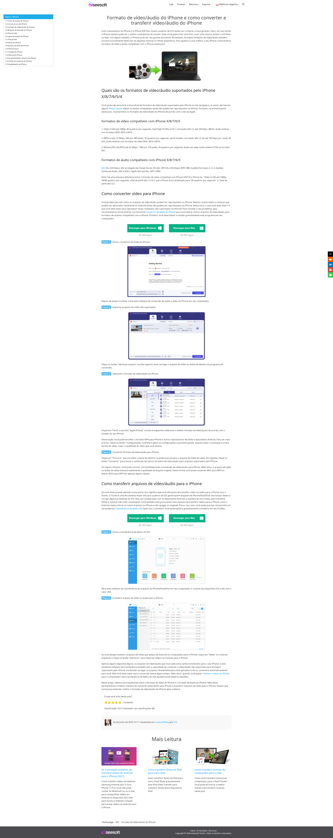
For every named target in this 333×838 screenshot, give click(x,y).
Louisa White (161, 722)
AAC (103, 168)
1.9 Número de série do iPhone (17, 45)
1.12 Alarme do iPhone (13, 55)
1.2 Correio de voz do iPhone (16, 24)
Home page (107, 822)
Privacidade (202, 830)
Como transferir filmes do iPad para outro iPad (165, 771)
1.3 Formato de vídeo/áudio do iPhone (20, 27)
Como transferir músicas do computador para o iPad (210, 771)
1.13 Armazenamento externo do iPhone (20, 58)
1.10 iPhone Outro (12, 49)
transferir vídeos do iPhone (215, 673)
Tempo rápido (115, 108)
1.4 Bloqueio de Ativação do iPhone (18, 30)
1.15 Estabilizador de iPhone (15, 64)
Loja (171, 4)
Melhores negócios (228, 4)
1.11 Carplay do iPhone (14, 52)
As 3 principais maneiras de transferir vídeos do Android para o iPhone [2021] (117, 773)
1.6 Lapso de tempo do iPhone (16, 36)
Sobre (192, 830)
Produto (181, 4)
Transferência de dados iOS (128, 508)
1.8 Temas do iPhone (13, 42)
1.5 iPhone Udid (11, 33)
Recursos (193, 4)
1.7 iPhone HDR (11, 39)
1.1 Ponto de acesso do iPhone (16, 21)
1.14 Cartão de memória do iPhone (18, 61)
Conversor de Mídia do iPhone (160, 212)
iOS (175, 722)
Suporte (206, 4)
